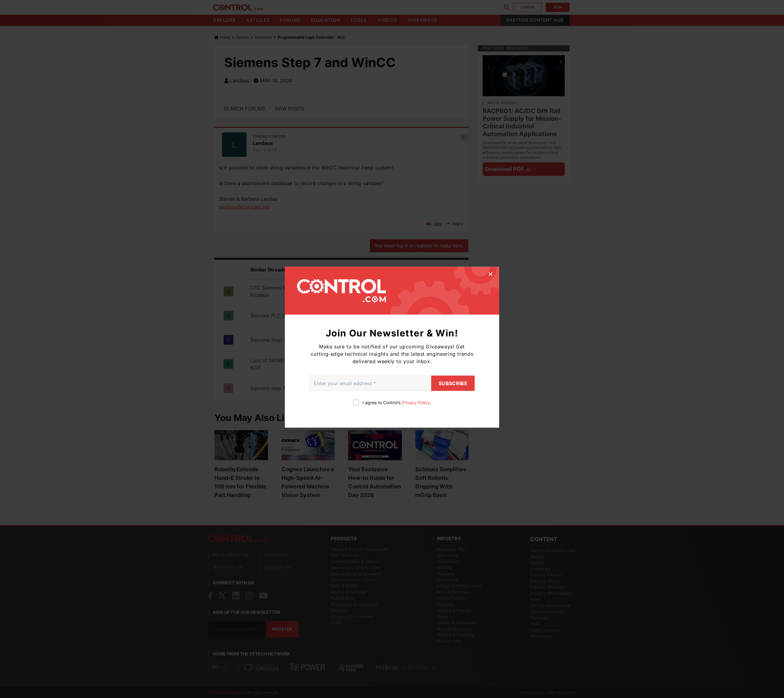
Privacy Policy (416, 402)
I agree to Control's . (397, 402)
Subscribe (453, 383)
